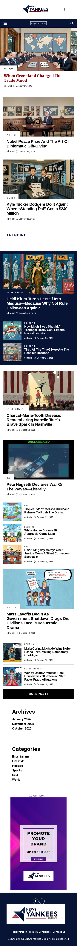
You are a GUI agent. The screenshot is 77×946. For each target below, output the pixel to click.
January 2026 (21, 719)
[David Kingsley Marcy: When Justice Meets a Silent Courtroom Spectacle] (12, 554)
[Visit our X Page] (42, 901)
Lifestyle (18, 761)
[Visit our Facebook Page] (65, 9)
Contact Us (59, 932)
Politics (17, 766)
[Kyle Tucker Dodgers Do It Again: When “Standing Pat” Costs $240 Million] (38, 179)
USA (15, 775)
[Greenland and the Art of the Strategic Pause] (38, 49)
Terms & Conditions (40, 932)
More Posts (38, 694)
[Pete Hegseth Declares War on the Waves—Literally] (38, 460)
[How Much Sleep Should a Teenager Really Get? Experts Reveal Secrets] (12, 330)
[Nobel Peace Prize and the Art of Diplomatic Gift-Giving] (38, 117)
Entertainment (22, 756)
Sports (17, 770)
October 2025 (21, 728)
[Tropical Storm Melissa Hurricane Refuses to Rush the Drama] (12, 511)
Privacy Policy (19, 932)
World (16, 779)
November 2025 (23, 724)
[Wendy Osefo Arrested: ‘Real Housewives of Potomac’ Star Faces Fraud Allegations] (12, 676)
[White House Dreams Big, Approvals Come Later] (12, 533)
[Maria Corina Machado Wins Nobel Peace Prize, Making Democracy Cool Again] (12, 652)
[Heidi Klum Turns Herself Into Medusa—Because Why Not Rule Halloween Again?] (38, 274)
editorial (8, 86)
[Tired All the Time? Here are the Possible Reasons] (12, 352)
